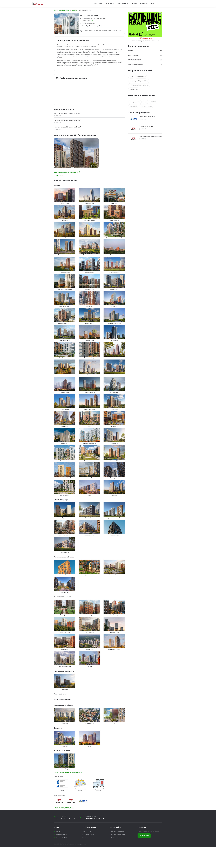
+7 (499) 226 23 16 (68, 818)
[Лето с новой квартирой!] (132, 119)
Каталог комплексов (117, 831)
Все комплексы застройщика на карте (67, 772)
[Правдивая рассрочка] (132, 128)
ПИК (91, 21)
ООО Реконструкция (146, 106)
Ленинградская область (135, 64)
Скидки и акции (86, 831)
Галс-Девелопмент (135, 102)
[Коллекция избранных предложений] (132, 138)
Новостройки (97, 3)
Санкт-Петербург (133, 55)
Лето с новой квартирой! (147, 116)
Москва (130, 51)
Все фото (57, 175)
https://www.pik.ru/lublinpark (95, 26)
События (152, 3)
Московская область (134, 59)
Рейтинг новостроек (117, 838)
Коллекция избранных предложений (150, 136)
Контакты (59, 831)
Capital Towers (134, 89)
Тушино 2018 (133, 106)
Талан (145, 102)
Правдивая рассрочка (146, 126)
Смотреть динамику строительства (66, 172)
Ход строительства (88, 834)
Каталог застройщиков (118, 834)
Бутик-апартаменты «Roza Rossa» (139, 85)
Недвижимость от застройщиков (77, 844)
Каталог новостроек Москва (61, 10)
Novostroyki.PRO (61, 838)
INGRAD (153, 102)
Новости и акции (123, 3)
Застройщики (109, 3)
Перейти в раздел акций (63, 808)
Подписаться (144, 836)
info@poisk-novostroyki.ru (95, 818)
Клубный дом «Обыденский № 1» (139, 81)
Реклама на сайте (61, 834)
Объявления (143, 3)
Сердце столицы (141, 76)
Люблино (74, 10)
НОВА (131, 76)
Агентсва (135, 3)
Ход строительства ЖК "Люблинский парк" (67, 113)
